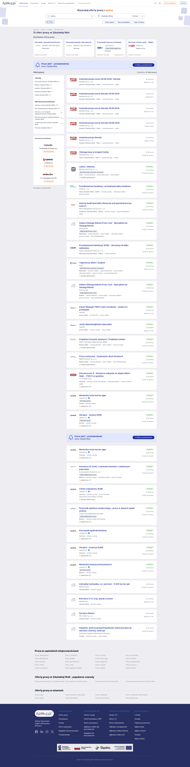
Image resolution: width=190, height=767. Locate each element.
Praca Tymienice (71, 655)
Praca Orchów (40, 662)
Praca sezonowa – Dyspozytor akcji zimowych (101, 356)
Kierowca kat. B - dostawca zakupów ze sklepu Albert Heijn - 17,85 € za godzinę (104, 374)
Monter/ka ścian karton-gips (92, 395)
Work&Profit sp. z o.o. (86, 82)
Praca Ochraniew (132, 655)
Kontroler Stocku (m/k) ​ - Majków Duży (141, 42)
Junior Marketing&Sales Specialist (95, 324)
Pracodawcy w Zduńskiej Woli (42, 188)
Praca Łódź (39, 695)
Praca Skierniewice (102, 698)
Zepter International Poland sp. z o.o (91, 251)
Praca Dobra (39, 665)
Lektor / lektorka (87, 167)
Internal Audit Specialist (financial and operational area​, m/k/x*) (105, 204)
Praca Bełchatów (71, 698)
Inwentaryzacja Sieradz (90, 137)
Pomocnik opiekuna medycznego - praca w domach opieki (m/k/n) (107, 509)
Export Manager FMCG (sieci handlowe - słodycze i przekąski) (103, 308)
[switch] (143, 65)
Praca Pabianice (101, 695)
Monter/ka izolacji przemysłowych (95, 564)
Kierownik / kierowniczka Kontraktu (48, 42)
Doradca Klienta (86, 613)
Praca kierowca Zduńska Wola (76, 681)
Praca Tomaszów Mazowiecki (137, 695)
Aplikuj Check (139, 727)
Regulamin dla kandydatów (68, 731)
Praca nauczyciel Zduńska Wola (107, 681)
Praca (43, 29)
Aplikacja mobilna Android (118, 731)
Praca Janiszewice (41, 655)
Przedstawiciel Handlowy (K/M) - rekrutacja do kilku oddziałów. (103, 246)
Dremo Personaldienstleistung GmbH (91, 513)
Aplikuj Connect (140, 731)
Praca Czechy (100, 655)
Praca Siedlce (100, 668)
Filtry (51, 22)
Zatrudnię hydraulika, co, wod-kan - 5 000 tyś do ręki (104, 584)
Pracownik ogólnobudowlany (93, 530)
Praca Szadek (131, 658)
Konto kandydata (170, 3)
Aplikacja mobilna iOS (117, 735)
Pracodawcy (34, 3)
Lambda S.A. (83, 398)
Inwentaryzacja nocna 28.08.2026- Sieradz (99, 79)
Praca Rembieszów (72, 662)
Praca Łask (69, 665)
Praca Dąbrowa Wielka (73, 668)
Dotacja (137, 735)
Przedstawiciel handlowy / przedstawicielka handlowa (105, 186)
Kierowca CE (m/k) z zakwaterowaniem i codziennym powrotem (104, 467)
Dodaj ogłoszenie (85, 3)
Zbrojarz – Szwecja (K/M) (91, 547)
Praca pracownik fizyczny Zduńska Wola (49, 681)
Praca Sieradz (100, 665)
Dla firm (183, 3)
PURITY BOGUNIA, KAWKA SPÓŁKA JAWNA (93, 342)
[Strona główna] (9, 3)
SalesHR (82, 312)
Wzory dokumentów (116, 723)
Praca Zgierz (39, 698)
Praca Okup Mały (101, 658)
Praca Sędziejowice (133, 662)
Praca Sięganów (101, 662)
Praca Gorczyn (131, 665)
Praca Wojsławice (41, 658)
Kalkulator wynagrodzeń (66, 3)
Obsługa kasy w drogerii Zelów (94, 152)
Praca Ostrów (131, 668)
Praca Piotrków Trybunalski (75, 695)
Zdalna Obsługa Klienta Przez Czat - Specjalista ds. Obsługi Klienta (103, 224)
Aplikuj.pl (36, 29)
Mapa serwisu (140, 739)
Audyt (81, 265)
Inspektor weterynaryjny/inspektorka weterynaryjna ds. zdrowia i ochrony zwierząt (105, 629)
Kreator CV (52, 3)
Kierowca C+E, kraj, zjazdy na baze (96, 598)
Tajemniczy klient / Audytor (92, 262)
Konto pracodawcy (91, 723)
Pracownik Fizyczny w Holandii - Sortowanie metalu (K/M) (110, 42)
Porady (43, 3)
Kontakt (137, 719)
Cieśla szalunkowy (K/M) (91, 489)
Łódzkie (49, 29)
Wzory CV (113, 719)
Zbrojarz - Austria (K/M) (90, 415)
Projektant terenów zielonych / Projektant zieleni (102, 339)
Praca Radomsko (132, 698)
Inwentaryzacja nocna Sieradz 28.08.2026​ (99, 93)
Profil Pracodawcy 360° (93, 719)
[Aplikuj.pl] (44, 713)
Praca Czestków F (41, 668)
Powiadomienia (64, 735)
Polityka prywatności (142, 723)
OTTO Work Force (85, 379)
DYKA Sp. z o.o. (84, 189)
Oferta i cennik (89, 715)
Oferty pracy (23, 3)
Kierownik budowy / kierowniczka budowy (79, 42)
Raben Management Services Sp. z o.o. (92, 209)
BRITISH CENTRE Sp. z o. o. (88, 169)
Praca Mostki (70, 658)
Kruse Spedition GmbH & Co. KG (89, 472)
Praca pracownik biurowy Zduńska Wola (140, 681)
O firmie (137, 715)
